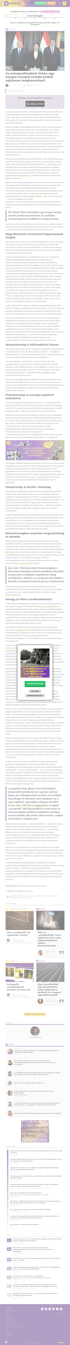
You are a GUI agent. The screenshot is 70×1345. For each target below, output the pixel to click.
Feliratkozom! (35, 683)
